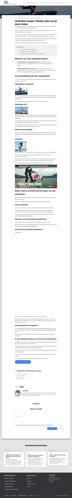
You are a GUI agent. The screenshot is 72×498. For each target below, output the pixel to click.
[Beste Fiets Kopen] (10, 3)
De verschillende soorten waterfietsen (28, 51)
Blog (34, 495)
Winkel (52, 2)
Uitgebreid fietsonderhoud (10, 481)
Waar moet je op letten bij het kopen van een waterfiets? (32, 53)
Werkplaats (51, 482)
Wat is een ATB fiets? (21, 373)
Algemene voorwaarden (22, 495)
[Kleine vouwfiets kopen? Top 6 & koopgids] (52, 450)
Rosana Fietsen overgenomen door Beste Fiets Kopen (35, 456)
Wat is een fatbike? (21, 375)
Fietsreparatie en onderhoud (32, 2)
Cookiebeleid (7, 495)
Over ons (62, 2)
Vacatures (29, 481)
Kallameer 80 (51, 476)
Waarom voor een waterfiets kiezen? (28, 49)
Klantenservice (51, 481)
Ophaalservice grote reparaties (11, 489)
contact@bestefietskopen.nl (56, 478)
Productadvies (47, 2)
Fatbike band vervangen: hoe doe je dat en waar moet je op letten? (13, 456)
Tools (41, 2)
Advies (38, 495)
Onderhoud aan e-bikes (9, 483)
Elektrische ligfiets (21, 377)
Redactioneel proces (31, 483)
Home (24, 2)
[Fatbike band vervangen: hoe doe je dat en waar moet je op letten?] (7, 450)
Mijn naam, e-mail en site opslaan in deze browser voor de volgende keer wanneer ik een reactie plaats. (34, 425)
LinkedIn (47, 495)
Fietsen (29, 453)
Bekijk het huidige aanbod (23, 362)
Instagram (49, 495)
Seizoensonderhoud (8, 486)
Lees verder (20, 464)
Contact (56, 2)
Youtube (41, 495)
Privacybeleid (13, 495)
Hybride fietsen (20, 378)
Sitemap (30, 495)
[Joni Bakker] (18, 392)
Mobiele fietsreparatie (9, 478)
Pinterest (45, 495)
